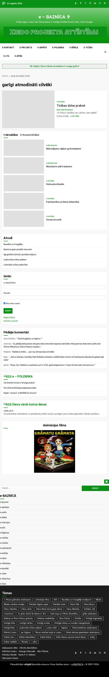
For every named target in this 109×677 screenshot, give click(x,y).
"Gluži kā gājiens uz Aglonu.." (29, 339)
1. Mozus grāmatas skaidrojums (17, 600)
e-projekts (26, 47)
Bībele (98, 600)
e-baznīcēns (10, 283)
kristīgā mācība (26, 623)
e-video (3, 574)
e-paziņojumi (51, 163)
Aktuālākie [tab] (11, 134)
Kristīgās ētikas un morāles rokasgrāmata (72, 623)
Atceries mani (12, 303)
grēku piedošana (90, 614)
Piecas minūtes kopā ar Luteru (48, 633)
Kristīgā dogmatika (94, 619)
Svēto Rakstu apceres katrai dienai (71, 637)
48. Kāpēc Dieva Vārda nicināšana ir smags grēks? (54, 66)
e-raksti (3, 558)
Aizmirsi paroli (11, 321)
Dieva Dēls (74, 604)
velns (35, 642)
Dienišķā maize (59, 604)
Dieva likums (89, 604)
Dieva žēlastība (72, 609)
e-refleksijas (51, 145)
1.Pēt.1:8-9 (8, 411)
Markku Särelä (9, 655)
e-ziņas (3, 584)
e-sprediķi (4, 569)
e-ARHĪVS (42, 47)
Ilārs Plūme (42, 651)
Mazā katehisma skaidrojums (84, 628)
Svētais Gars (9, 637)
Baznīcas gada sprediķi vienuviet (18, 250)
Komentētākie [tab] (30, 134)
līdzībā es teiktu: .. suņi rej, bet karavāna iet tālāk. (33, 352)
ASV (55, 600)
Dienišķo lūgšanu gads (38, 604)
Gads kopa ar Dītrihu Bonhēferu (64, 614)
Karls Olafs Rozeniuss (65, 110)
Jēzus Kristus (64, 619)
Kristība (78, 619)
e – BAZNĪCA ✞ (54, 17)
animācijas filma (42, 600)
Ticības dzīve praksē (28, 109)
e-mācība (4, 538)
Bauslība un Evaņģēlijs (13, 244)
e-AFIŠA (18, 56)
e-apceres (61, 102)
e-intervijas (5, 523)
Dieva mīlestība (10, 609)
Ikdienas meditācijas (46, 619)
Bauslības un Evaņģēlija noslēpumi (76, 600)
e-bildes (3, 518)
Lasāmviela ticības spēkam (15, 260)
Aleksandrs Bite (10, 648)
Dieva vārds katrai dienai (29, 404)
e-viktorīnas (5, 579)
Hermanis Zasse (10, 658)
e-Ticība (88, 47)
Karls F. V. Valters (26, 655)
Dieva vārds (26, 609)
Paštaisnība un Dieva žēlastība (24, 201)
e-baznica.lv (9, 614)
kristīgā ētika (9, 628)
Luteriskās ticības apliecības (16, 265)
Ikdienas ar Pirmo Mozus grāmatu (18, 619)
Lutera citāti (51, 628)
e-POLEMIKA (58, 47)
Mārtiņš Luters (10, 633)
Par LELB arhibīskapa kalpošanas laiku (20, 388)
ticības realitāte (10, 642)
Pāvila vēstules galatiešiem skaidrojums (83, 633)
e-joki (2, 528)
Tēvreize (24, 642)
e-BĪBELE (74, 47)
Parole (7, 293)
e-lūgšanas (4, 533)
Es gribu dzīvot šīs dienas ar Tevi (32, 614)
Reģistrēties (9, 317)
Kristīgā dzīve (9, 623)
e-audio (3, 512)
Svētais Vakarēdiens (27, 637)
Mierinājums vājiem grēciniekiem (24, 148)
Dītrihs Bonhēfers (28, 648)
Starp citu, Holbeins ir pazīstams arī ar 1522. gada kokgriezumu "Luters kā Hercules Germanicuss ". (52, 365)
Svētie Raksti (45, 637)
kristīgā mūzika (43, 623)
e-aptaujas (4, 507)
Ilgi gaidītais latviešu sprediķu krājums (20, 255)
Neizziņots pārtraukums (24, 165)
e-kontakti (8, 47)
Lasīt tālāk (75, 116)
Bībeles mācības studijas (14, 604)
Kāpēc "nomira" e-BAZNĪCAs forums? (20, 393)
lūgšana (64, 628)
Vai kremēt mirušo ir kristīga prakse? (19, 383)
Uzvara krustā (24, 219)
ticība (92, 637)
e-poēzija (4, 553)
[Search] (105, 52)
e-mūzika (4, 543)
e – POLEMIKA (22, 376)
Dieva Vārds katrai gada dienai (49, 609)
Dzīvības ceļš (89, 609)
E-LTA (6, 56)
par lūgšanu (26, 633)
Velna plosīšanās (24, 183)
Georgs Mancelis (27, 651)
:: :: (77, 664)
